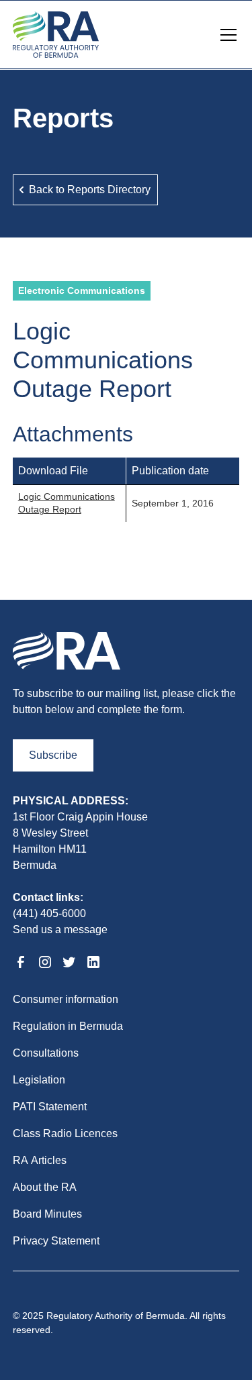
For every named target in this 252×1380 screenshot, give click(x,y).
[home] (56, 34)
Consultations (46, 1053)
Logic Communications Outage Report (66, 503)
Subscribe (53, 755)
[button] (225, 35)
